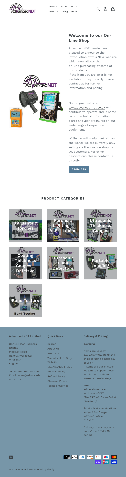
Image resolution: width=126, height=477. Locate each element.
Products (79, 169)
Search (51, 343)
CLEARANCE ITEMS (59, 366)
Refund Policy (56, 376)
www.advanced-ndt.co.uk (87, 107)
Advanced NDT (25, 469)
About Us (53, 348)
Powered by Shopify (44, 469)
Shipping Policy (57, 381)
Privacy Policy (56, 371)
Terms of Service (57, 385)
